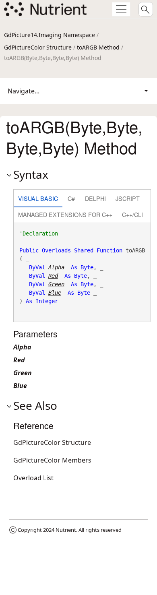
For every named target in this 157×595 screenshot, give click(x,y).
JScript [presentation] (128, 198)
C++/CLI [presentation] (132, 214)
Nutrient (66, 529)
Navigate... (23, 91)
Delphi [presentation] (95, 198)
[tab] (38, 199)
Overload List (33, 477)
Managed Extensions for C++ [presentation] (65, 214)
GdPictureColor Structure (38, 47)
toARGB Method (98, 47)
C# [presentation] (71, 198)
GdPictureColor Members (52, 460)
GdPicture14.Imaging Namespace (49, 35)
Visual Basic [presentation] (38, 198)
